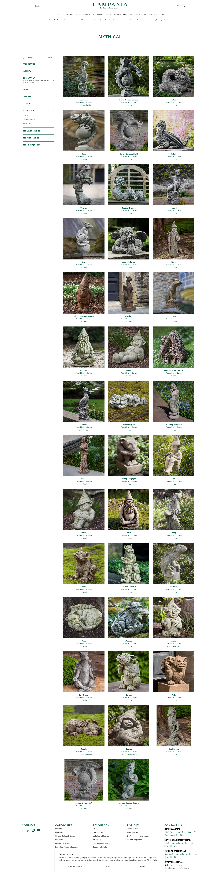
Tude (174, 695)
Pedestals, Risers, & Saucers (159, 20)
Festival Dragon (129, 208)
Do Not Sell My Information (138, 836)
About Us (87, 14)
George (129, 749)
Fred (129, 533)
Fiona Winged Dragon (128, 100)
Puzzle (84, 749)
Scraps (129, 695)
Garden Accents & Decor (133, 20)
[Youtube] (38, 831)
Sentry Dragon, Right (129, 154)
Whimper (129, 641)
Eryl (83, 262)
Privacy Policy (152, 860)
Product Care (98, 832)
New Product (54, 20)
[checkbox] (37, 115)
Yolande (83, 208)
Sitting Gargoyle (129, 479)
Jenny (173, 533)
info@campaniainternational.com (179, 843)
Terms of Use (132, 828)
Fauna (84, 479)
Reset (50, 58)
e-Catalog (97, 839)
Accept (108, 866)
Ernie (174, 316)
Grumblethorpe (128, 262)
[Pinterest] (28, 831)
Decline (143, 866)
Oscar (83, 154)
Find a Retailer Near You (102, 843)
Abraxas (83, 100)
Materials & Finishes (101, 836)
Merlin (173, 262)
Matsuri (173, 100)
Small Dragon (129, 425)
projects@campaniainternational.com (181, 854)
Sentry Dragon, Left (84, 803)
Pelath (173, 154)
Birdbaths (98, 20)
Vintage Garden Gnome (129, 803)
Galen (83, 533)
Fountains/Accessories (82, 20)
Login (37, 6)
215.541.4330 (170, 857)
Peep (84, 641)
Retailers (69, 14)
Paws (84, 587)
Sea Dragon (174, 749)
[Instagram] (33, 831)
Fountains (59, 832)
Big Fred (84, 370)
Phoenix (83, 425)
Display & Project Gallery (154, 14)
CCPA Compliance (134, 839)
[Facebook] (23, 831)
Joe (173, 479)
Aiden (173, 641)
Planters (66, 20)
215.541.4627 (170, 846)
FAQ (94, 828)
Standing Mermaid (174, 425)
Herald (174, 208)
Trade (78, 14)
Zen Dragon (84, 695)
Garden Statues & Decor (65, 836)
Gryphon (128, 316)
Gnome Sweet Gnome (173, 370)
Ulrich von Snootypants (84, 316)
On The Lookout (129, 587)
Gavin (128, 370)
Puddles (173, 587)
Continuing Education (102, 14)
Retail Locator (136, 14)
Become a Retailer (100, 847)
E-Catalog (59, 14)
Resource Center (121, 14)
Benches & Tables (112, 20)
